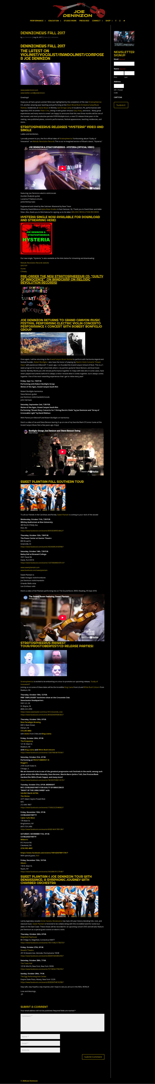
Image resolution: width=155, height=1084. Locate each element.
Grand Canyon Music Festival (61, 359)
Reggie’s (24, 763)
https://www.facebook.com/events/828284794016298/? (42, 982)
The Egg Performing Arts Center (33, 976)
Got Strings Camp (64, 108)
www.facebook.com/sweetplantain (34, 570)
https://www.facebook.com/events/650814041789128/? (42, 829)
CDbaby (24, 271)
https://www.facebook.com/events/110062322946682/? (42, 807)
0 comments (54, 37)
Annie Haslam (46, 921)
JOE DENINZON (37, 58)
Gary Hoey (78, 110)
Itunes (23, 268)
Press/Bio (84, 21)
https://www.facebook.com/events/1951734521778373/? (43, 943)
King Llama (68, 687)
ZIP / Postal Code (118, 91)
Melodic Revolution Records (44, 141)
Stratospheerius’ (66, 138)
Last (125, 77)
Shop (108, 21)
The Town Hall (26, 963)
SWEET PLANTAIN (34, 482)
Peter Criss (45, 110)
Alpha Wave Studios (49, 209)
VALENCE (24, 793)
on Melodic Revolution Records (55, 280)
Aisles (26, 734)
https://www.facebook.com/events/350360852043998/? (42, 547)
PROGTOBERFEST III (41, 760)
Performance (36, 21)
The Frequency (27, 741)
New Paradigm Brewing (31, 722)
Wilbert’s (24, 839)
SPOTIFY (24, 265)
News (46, 37)
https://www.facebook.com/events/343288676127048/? (42, 871)
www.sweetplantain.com (30, 567)
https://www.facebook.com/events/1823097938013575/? (43, 780)
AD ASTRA (34, 793)
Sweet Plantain (63, 515)
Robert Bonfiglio (40, 362)
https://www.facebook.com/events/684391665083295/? (42, 956)
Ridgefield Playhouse (29, 937)
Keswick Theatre (27, 950)
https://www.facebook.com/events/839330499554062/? (42, 531)
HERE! (51, 220)
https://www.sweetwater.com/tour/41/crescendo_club (42, 712)
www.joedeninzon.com (29, 90)
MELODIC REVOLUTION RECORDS (84, 212)
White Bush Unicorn (92, 687)
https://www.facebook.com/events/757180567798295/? (42, 969)
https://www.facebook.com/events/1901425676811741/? (44, 853)
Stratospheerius (95, 102)
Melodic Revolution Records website (35, 263)
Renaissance (57, 921)
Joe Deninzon (27, 37)
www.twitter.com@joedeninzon (33, 93)
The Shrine (25, 796)
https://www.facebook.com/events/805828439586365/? (42, 715)
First (115, 77)
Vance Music (43, 108)
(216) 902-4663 (26, 848)
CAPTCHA (118, 97)
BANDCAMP (61, 279)
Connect (96, 21)
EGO (37, 855)
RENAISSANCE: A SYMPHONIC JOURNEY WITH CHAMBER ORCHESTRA (55, 881)
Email (119, 59)
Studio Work (70, 21)
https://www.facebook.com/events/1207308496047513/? (43, 563)
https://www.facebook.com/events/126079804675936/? (42, 752)
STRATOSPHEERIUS (36, 643)
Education (53, 21)
